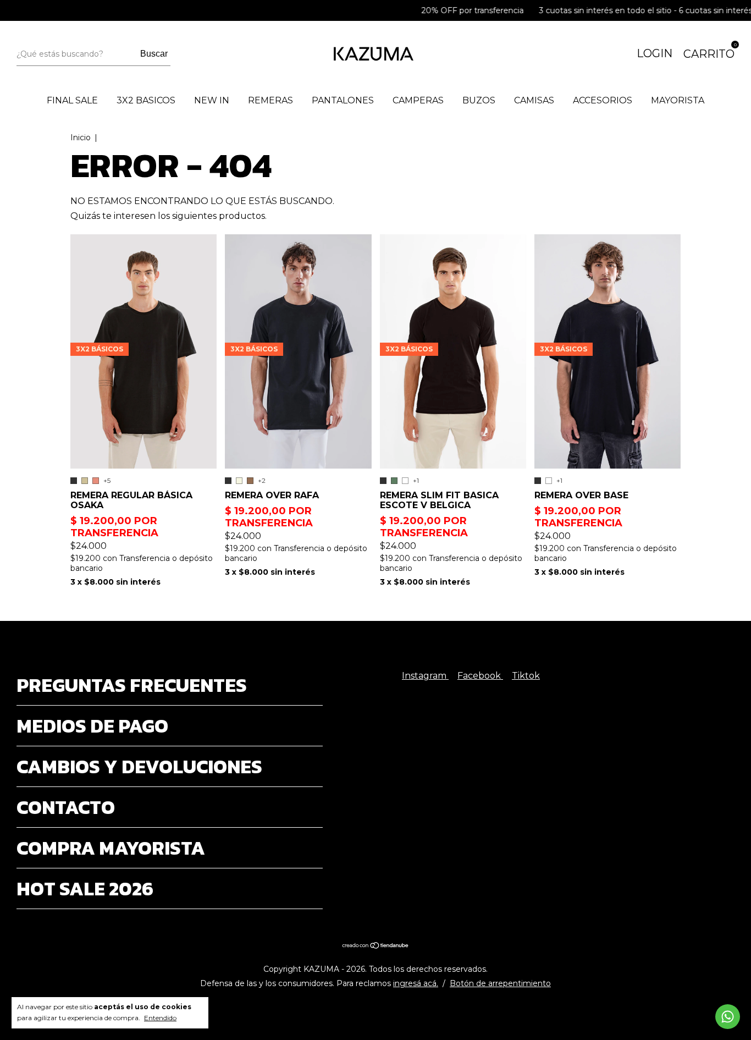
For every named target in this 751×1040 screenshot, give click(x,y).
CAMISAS (534, 100)
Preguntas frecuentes (131, 685)
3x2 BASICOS (146, 100)
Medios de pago (92, 725)
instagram (425, 675)
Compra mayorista (110, 847)
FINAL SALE (72, 100)
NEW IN (211, 100)
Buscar (154, 53)
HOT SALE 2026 (84, 888)
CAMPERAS (418, 100)
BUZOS (478, 100)
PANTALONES (343, 100)
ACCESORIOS (602, 100)
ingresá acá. (415, 983)
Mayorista (677, 100)
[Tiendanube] (375, 946)
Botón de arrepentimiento (500, 983)
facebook (480, 675)
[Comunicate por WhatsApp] (727, 1016)
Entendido (160, 1018)
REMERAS (270, 100)
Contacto (65, 807)
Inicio (80, 137)
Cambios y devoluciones (139, 766)
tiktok (526, 675)
